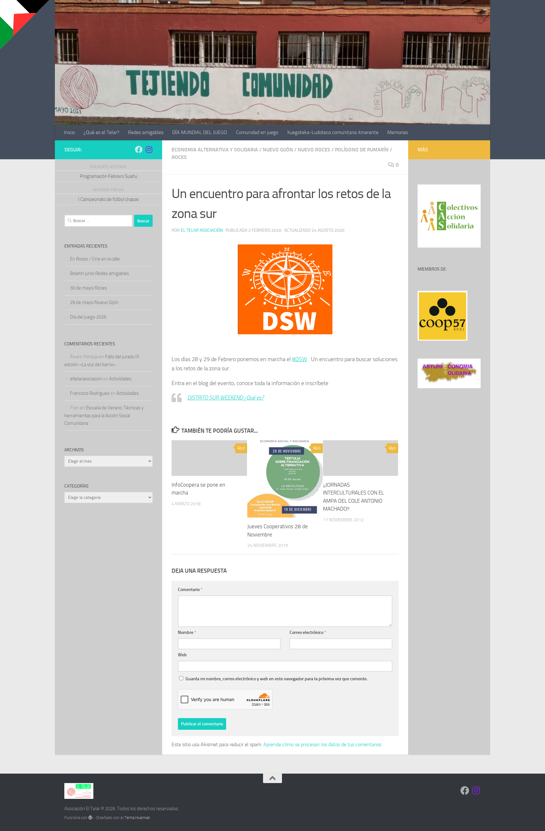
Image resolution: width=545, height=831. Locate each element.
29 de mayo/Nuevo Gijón (94, 302)
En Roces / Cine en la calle (95, 259)
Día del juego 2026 (88, 317)
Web (182, 655)
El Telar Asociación (202, 230)
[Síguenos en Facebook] (139, 149)
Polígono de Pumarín (362, 150)
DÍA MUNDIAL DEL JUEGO (199, 132)
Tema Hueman (137, 817)
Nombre (187, 632)
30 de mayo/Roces (88, 288)
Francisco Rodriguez (89, 393)
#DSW (299, 359)
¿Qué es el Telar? (101, 132)
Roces (179, 157)
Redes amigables (145, 132)
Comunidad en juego (257, 132)
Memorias (397, 132)
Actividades (120, 379)
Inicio (69, 132)
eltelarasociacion (86, 379)
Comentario (190, 589)
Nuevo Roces (314, 150)
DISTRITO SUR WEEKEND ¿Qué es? (225, 397)
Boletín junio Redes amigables (99, 273)
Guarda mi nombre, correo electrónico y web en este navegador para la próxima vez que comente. (276, 679)
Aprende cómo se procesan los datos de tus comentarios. (322, 744)
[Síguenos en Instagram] (149, 149)
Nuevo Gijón (278, 150)
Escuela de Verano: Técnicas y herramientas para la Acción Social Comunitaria (104, 415)
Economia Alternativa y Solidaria (215, 150)
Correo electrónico (308, 632)
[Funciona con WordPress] (90, 818)
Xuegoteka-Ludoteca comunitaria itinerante (332, 132)
